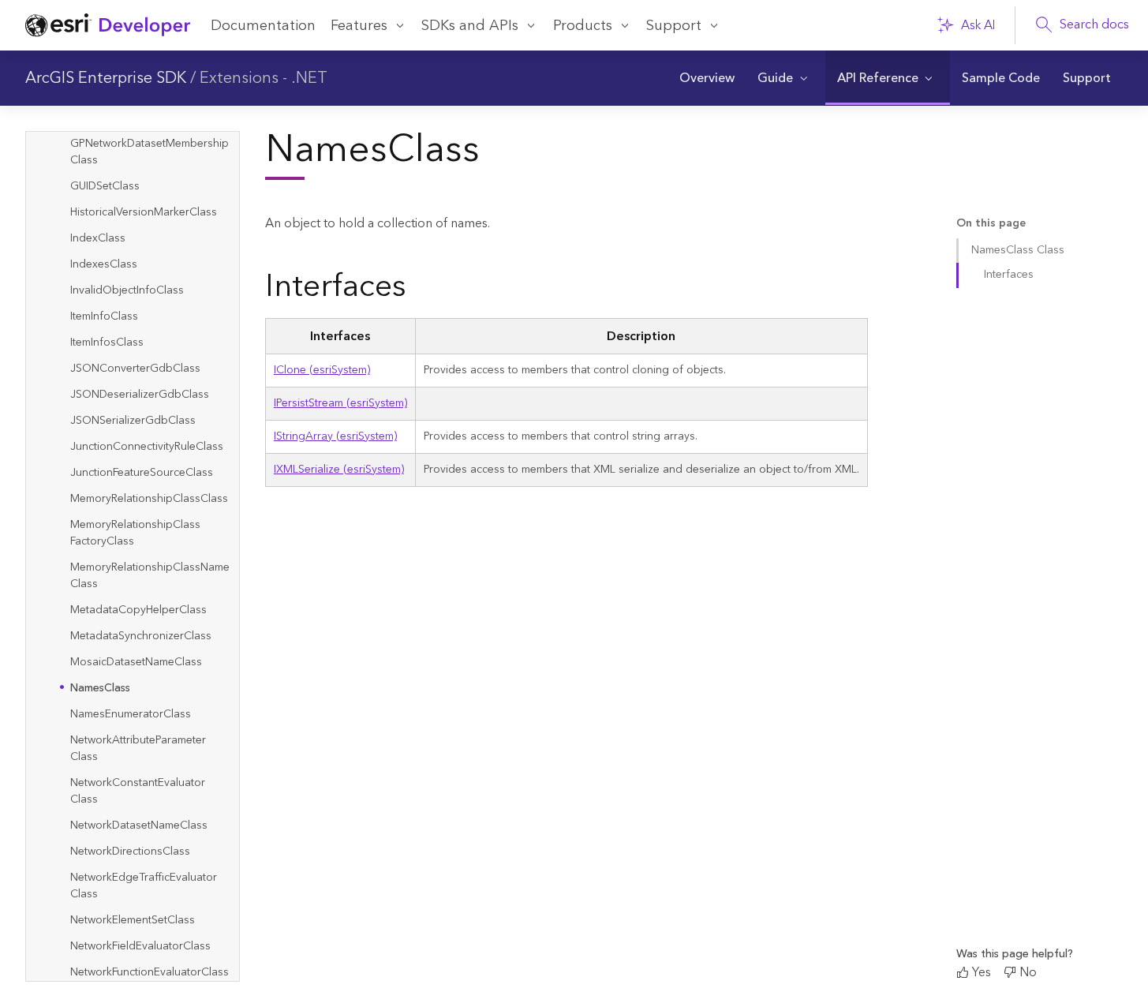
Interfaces (1009, 274)
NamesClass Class (1017, 250)
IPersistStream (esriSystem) (340, 403)
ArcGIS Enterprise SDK (105, 78)
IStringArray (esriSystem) (335, 436)
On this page (991, 223)
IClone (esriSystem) (322, 370)
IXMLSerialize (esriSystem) (339, 469)
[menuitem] (706, 78)
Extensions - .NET (263, 78)
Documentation (263, 25)
